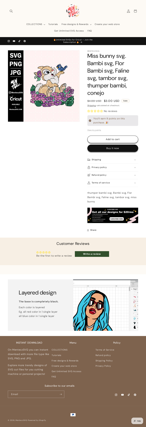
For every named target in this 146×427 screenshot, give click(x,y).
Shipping (91, 105)
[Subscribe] (60, 394)
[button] (11, 11)
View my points (94, 130)
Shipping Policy (104, 360)
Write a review (92, 253)
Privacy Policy (103, 366)
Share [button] (93, 230)
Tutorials (56, 355)
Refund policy (103, 355)
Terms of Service (105, 349)
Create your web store (64, 366)
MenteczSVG (21, 420)
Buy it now (112, 148)
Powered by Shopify (37, 420)
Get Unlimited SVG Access (66, 371)
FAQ (54, 376)
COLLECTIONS (59, 349)
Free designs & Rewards (65, 360)
